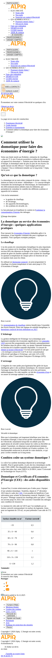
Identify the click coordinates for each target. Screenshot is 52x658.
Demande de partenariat (11, 615)
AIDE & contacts (17, 32)
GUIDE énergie (17, 30)
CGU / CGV (11, 611)
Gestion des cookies (13, 609)
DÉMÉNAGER (17, 28)
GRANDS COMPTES (14, 40)
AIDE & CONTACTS (12, 87)
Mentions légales (12, 607)
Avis (7, 623)
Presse (9, 627)
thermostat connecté (20, 262)
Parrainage (10, 621)
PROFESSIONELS (13, 52)
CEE (20, 493)
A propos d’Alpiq (12, 605)
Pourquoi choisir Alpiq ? (24, 22)
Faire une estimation (18, 26)
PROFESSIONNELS (14, 37)
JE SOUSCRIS (17, 35)
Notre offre (19, 13)
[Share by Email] (7, 590)
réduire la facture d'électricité (12, 350)
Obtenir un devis (7, 106)
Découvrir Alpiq (21, 24)
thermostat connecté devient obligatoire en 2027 (19, 329)
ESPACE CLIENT (11, 91)
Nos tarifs (19, 15)
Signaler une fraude (13, 618)
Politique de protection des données (19, 625)
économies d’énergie (22, 233)
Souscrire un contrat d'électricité (27, 17)
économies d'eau (43, 372)
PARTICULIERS (12, 3)
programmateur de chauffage (14, 325)
